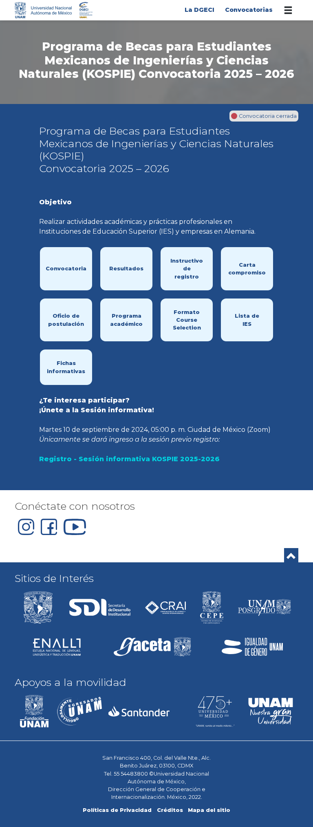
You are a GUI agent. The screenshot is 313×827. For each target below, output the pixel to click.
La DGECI (199, 9)
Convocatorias (249, 9)
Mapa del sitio (209, 810)
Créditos (170, 810)
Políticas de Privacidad (117, 810)
